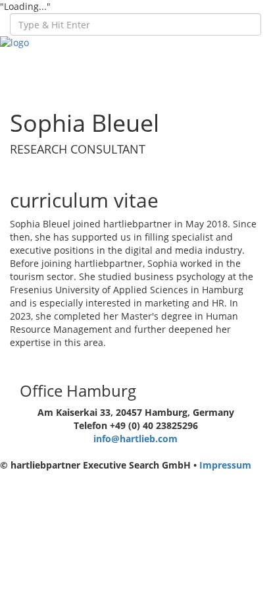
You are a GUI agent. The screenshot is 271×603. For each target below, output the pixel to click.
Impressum (225, 465)
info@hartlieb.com (135, 438)
